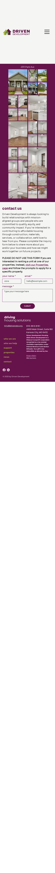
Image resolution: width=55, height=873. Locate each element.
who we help (10, 343)
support (8, 348)
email (28, 276)
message (8, 286)
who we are (10, 339)
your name (9, 276)
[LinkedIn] (8, 370)
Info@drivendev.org (13, 326)
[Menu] (47, 31)
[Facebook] (4, 370)
